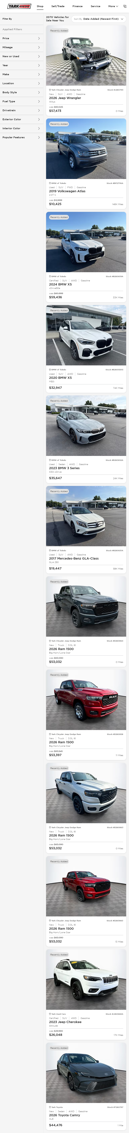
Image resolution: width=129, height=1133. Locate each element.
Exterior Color (12, 119)
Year (5, 65)
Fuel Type (9, 101)
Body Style (10, 92)
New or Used (11, 56)
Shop (40, 6)
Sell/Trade (57, 6)
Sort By (78, 19)
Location (8, 83)
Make (6, 74)
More (111, 6)
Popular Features (14, 137)
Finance (78, 6)
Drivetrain (9, 110)
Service (95, 6)
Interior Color (11, 128)
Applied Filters (12, 29)
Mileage (8, 47)
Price (6, 38)
